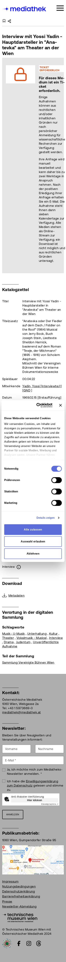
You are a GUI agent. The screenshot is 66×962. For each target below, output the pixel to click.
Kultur (53, 633)
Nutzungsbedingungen (19, 886)
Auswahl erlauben (33, 541)
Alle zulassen (33, 529)
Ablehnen (33, 553)
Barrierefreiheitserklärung (21, 896)
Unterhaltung (37, 633)
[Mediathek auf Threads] (38, 943)
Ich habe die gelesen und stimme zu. (35, 785)
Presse (7, 901)
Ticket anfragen (15, 165)
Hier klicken (34, 800)
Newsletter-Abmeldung (19, 906)
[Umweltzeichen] (7, 943)
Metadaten (16, 595)
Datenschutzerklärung (18, 891)
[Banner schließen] (60, 405)
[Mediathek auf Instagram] (29, 943)
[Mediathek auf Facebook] (19, 943)
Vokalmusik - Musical (31, 638)
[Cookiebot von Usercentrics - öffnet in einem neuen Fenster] (38, 405)
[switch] (56, 480)
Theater (8, 638)
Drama (9, 642)
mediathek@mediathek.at (21, 712)
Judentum (23, 642)
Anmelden (12, 814)
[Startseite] (24, 9)
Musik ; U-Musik (13, 633)
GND (26, 390)
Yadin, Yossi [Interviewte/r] (42, 386)
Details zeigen (45, 517)
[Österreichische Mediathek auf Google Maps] (33, 859)
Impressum (10, 881)
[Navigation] (60, 8)
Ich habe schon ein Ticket (47, 165)
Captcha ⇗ (49, 804)
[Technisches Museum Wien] (19, 917)
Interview (56, 638)
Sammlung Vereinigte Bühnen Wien (28, 662)
